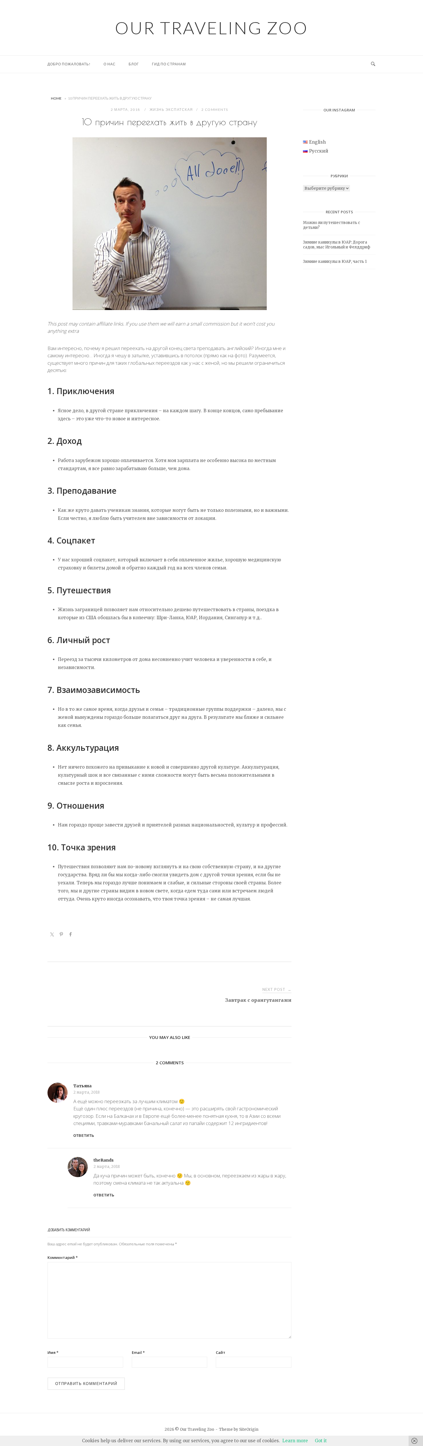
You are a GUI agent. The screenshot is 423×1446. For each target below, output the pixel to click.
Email (138, 1352)
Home (56, 98)
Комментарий (62, 1257)
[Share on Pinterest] (61, 935)
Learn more (295, 1440)
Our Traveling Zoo (211, 27)
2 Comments (214, 109)
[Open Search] (373, 64)
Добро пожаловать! (69, 64)
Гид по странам (169, 64)
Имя (52, 1352)
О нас (110, 64)
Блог (134, 64)
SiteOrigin (248, 1429)
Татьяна (82, 1085)
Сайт (220, 1352)
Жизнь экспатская (171, 109)
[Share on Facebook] (70, 935)
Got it (321, 1440)
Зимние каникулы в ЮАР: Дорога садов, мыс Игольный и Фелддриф (336, 245)
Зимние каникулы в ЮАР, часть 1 (335, 261)
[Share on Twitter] (52, 935)
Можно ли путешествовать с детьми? (331, 225)
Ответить (83, 1135)
